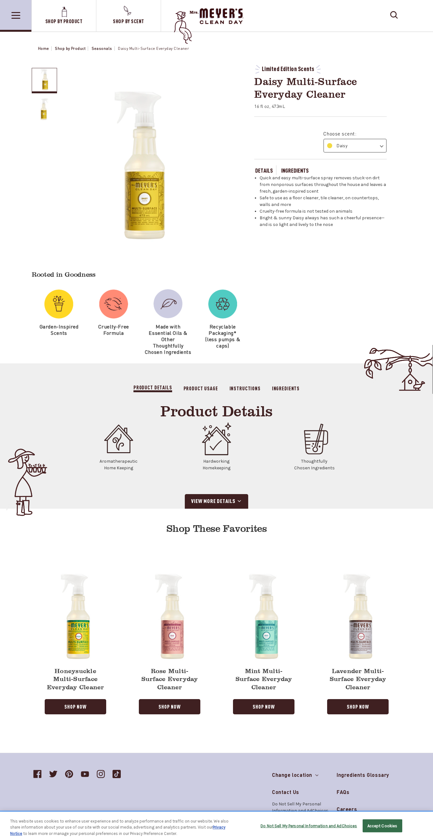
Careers (347, 809)
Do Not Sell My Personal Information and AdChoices (309, 825)
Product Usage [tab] (201, 388)
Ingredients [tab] (286, 388)
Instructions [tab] (245, 388)
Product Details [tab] (152, 387)
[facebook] (37, 774)
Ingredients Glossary (363, 774)
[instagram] (101, 774)
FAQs (343, 792)
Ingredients (295, 170)
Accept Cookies (382, 825)
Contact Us (285, 792)
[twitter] (53, 774)
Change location (293, 773)
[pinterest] (69, 774)
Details (264, 170)
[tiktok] (117, 774)
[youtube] (85, 774)
